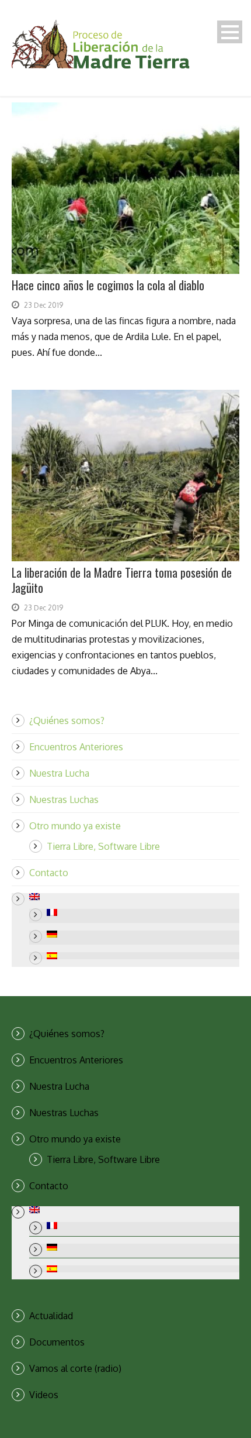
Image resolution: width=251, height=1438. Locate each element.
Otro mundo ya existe (75, 826)
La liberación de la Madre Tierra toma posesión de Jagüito (122, 580)
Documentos (57, 1342)
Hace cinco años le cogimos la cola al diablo (108, 285)
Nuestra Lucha (59, 773)
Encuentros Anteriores (76, 747)
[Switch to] (134, 896)
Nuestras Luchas (64, 799)
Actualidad (51, 1316)
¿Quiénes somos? (66, 720)
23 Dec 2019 (43, 305)
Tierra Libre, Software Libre (103, 846)
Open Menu (229, 31)
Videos (43, 1395)
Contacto (48, 872)
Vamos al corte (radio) (75, 1368)
